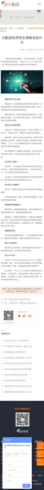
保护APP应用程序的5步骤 (15, 375)
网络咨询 (40, 456)
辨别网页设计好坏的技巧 (15, 352)
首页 (10, 28)
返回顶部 (40, 464)
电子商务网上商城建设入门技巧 (18, 358)
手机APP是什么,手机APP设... (17, 341)
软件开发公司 (28, 62)
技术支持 (20, 28)
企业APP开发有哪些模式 (15, 380)
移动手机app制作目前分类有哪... (18, 369)
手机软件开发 (18, 271)
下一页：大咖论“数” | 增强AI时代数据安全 (19, 303)
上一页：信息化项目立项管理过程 (15, 299)
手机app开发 (12, 143)
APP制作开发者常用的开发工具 (18, 363)
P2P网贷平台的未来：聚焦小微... (18, 346)
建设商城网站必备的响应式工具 (18, 392)
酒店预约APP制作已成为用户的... (18, 386)
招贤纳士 (31, 475)
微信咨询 (40, 448)
